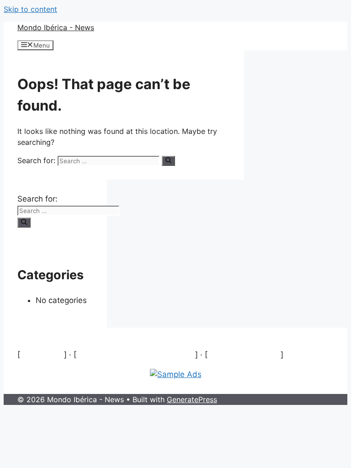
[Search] (168, 161)
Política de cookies (244, 354)
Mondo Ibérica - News (55, 27)
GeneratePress (192, 399)
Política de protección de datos (136, 354)
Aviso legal (42, 354)
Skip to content (30, 9)
